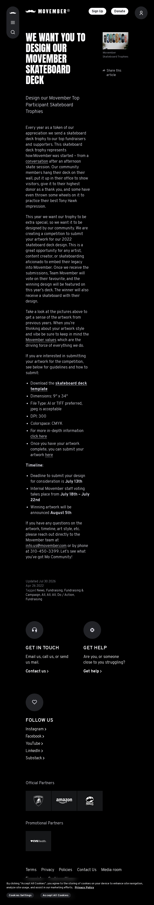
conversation (37, 161)
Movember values (41, 340)
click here (38, 436)
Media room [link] (111, 870)
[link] (37, 671)
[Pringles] (90, 801)
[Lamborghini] (38, 801)
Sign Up (97, 11)
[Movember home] (48, 11)
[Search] (13, 32)
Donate (119, 11)
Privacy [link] (47, 870)
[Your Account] (141, 13)
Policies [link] (65, 870)
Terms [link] (31, 870)
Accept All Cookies (55, 895)
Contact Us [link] (86, 870)
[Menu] (13, 22)
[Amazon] (64, 801)
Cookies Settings (20, 895)
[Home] (13, 13)
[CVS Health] (38, 841)
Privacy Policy (84, 887)
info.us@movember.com (46, 546)
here (49, 455)
